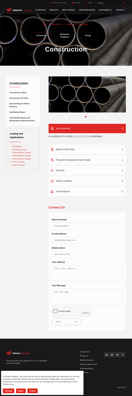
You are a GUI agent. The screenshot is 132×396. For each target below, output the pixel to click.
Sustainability (86, 368)
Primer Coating (18, 162)
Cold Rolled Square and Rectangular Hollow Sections (22, 119)
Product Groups (77, 24)
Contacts (84, 373)
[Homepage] (45, 24)
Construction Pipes (17, 92)
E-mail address (59, 234)
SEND (58, 321)
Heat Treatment (18, 165)
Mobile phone (58, 248)
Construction (41, 35)
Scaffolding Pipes (17, 112)
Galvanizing (17, 146)
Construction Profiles (18, 98)
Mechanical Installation (64, 35)
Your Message (59, 285)
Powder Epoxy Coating (21, 155)
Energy (88, 35)
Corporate (85, 352)
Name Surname (59, 219)
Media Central (86, 360)
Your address (58, 262)
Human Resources (88, 364)
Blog (90, 2)
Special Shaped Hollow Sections (19, 105)
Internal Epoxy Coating (21, 159)
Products (56, 24)
